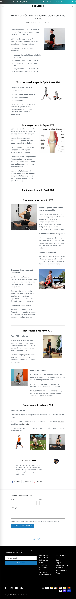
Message (14, 508)
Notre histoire (61, 555)
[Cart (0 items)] (73, 6)
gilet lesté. (25, 424)
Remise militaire (61, 570)
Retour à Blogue (39, 539)
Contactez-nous (45, 575)
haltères (61, 421)
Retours (58, 573)
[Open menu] (3, 6)
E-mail (41, 499)
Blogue (58, 563)
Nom (12, 499)
